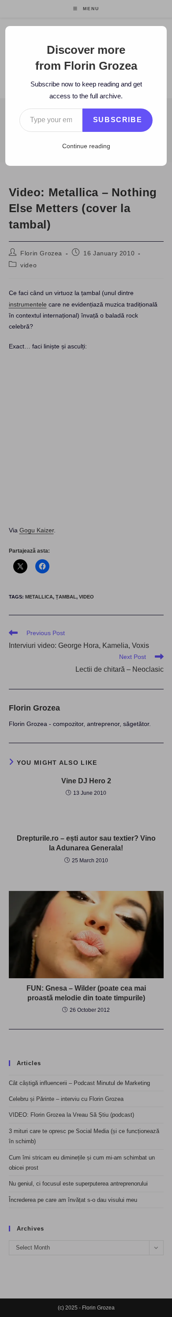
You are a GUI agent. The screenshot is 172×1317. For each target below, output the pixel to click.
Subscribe (117, 119)
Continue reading (86, 146)
